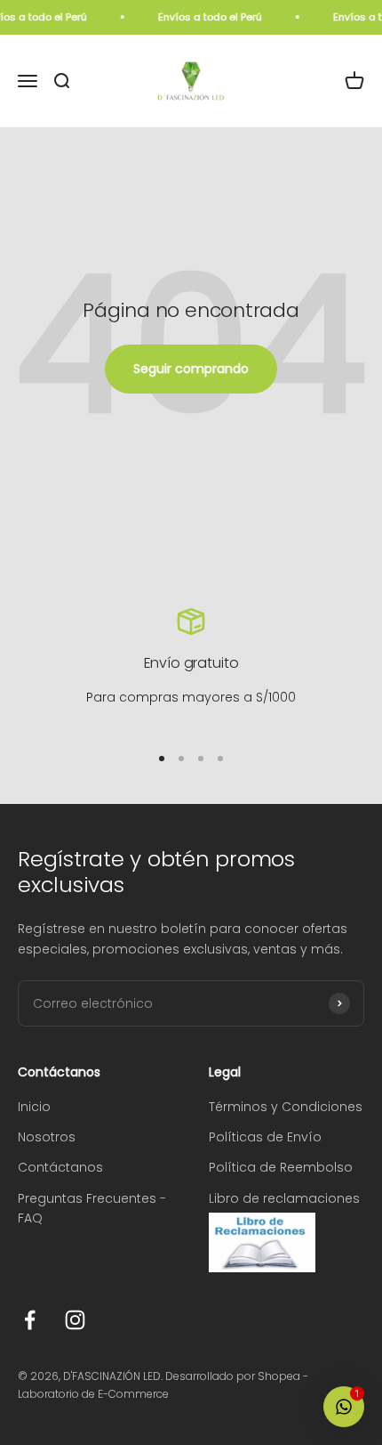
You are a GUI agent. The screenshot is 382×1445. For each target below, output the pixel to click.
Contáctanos (60, 1167)
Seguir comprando (191, 368)
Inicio (34, 1107)
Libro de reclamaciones (284, 1198)
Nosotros (47, 1137)
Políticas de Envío (265, 1137)
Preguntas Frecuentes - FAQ (92, 1208)
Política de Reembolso (281, 1167)
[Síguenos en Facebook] (30, 1320)
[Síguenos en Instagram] (75, 1320)
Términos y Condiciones (285, 1107)
